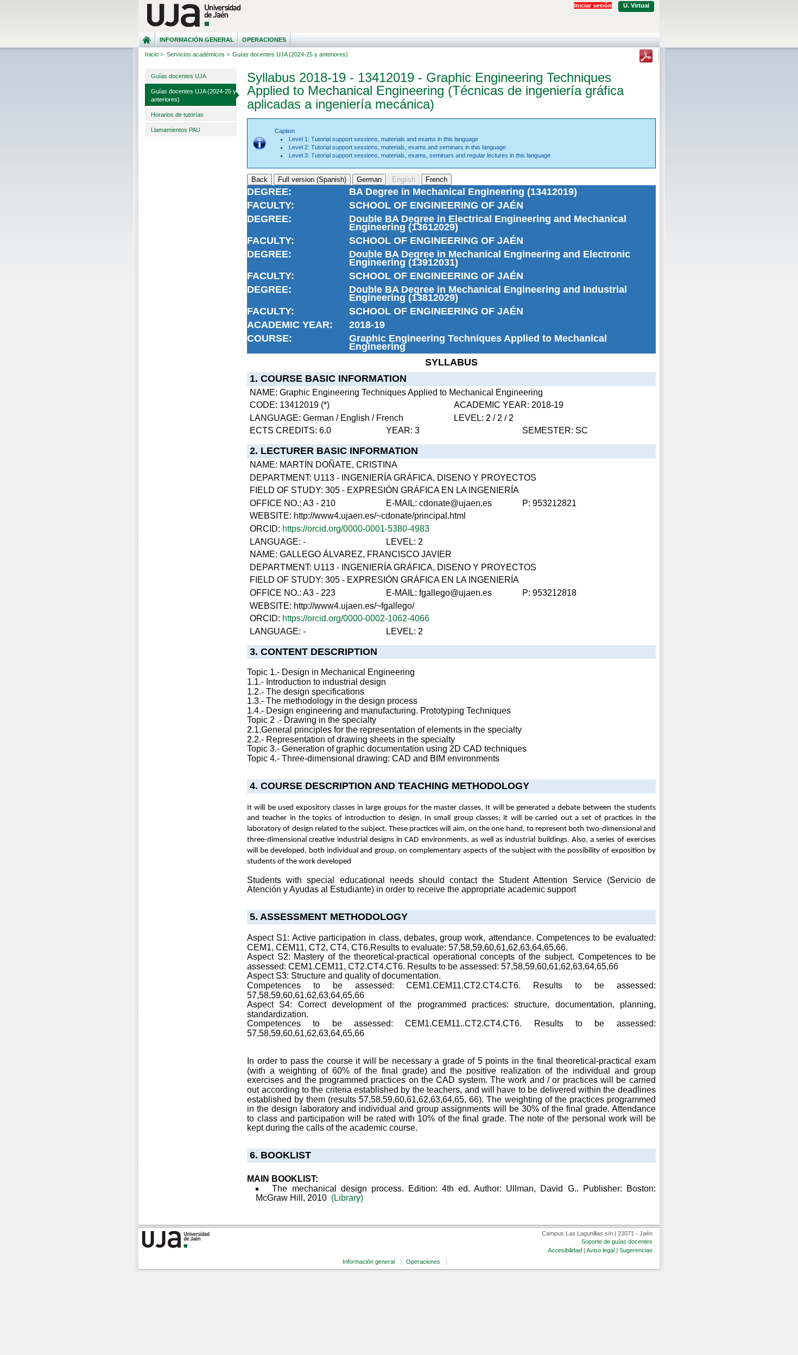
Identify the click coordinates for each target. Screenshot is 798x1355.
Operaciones (264, 39)
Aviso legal (600, 1250)
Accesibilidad (565, 1250)
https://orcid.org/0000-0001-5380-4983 (355, 528)
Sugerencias (636, 1250)
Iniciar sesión (593, 5)
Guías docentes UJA (178, 76)
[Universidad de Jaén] (399, 15)
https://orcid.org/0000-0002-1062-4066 (355, 618)
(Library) (347, 1197)
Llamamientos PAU (175, 130)
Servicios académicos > (198, 54)
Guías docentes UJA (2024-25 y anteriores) (193, 95)
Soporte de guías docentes (617, 1241)
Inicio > (154, 54)
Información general (197, 39)
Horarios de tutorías (177, 114)
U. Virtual (636, 5)
